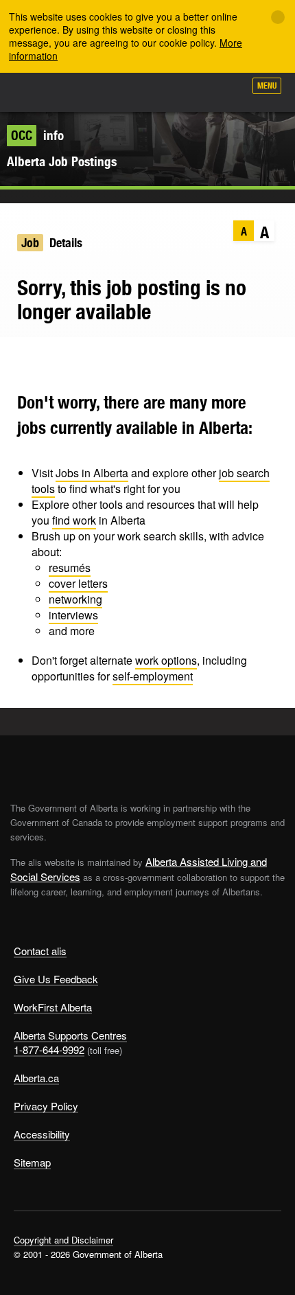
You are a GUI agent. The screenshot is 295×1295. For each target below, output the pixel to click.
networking (75, 599)
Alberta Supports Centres (70, 1035)
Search (228, 91)
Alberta (36, 92)
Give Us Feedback (56, 979)
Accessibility (42, 1134)
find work (74, 520)
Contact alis (40, 950)
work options (166, 660)
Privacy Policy (46, 1106)
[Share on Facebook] (44, 358)
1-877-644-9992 (49, 1049)
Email (98, 358)
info (37, 135)
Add (160, 91)
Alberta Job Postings (62, 161)
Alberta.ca (36, 1077)
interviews (73, 615)
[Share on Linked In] (71, 358)
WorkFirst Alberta (53, 1007)
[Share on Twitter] (17, 358)
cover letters (78, 583)
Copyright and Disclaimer (63, 1239)
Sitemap (32, 1162)
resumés (70, 567)
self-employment (153, 676)
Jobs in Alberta (92, 473)
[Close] (278, 17)
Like (195, 90)
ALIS (84, 92)
